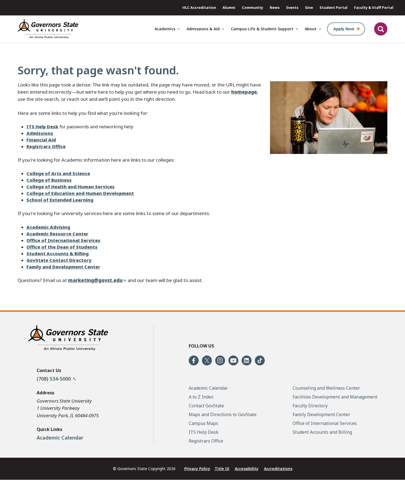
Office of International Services (325, 423)
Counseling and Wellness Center (326, 388)
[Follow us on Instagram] (220, 360)
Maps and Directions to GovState (222, 414)
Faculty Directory (310, 406)
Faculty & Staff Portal (373, 7)
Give (309, 7)
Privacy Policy (197, 468)
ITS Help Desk (203, 432)
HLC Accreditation (199, 7)
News (275, 7)
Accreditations (278, 468)
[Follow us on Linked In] (247, 360)
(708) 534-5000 (54, 378)
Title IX (222, 468)
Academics (165, 28)
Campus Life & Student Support (262, 28)
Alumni (229, 7)
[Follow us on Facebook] (194, 360)
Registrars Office (206, 441)
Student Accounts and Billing (322, 432)
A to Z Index (201, 397)
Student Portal (333, 7)
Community (252, 7)
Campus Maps (203, 423)
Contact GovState (206, 406)
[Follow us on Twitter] (207, 360)
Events (292, 7)
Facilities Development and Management (335, 397)
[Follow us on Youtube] (233, 360)
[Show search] (380, 29)
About (311, 28)
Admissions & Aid (203, 28)
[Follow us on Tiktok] (260, 360)
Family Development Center (321, 414)
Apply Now (343, 28)
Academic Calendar (60, 437)
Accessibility (246, 468)
